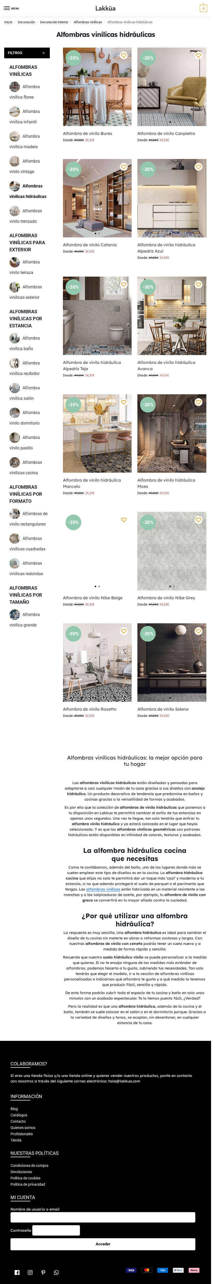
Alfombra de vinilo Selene (163, 709)
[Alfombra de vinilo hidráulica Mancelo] (97, 433)
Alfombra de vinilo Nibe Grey (166, 597)
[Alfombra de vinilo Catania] (97, 198)
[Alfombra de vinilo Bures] (97, 87)
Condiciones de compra (29, 1165)
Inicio (8, 22)
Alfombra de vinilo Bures (87, 133)
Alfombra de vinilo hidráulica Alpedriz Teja (92, 365)
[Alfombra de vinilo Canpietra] (171, 87)
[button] (202, 8)
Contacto (18, 1121)
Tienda (16, 1140)
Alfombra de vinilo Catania (90, 244)
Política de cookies (25, 1178)
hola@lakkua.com (124, 1081)
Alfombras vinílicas (88, 22)
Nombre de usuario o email (35, 1209)
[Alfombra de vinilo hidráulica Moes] (171, 433)
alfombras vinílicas (103, 889)
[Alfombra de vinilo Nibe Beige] (97, 551)
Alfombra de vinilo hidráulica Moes (166, 483)
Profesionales (21, 1134)
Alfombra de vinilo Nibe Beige (92, 597)
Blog (14, 1109)
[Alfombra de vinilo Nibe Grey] (171, 551)
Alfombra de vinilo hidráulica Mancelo (92, 483)
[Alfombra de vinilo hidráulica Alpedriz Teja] (97, 316)
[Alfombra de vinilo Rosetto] (97, 662)
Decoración (26, 22)
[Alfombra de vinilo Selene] (171, 662)
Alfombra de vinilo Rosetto (89, 709)
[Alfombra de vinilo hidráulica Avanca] (171, 316)
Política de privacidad (27, 1184)
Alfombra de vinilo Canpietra (166, 133)
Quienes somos (22, 1128)
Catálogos (18, 1115)
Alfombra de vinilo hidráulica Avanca (166, 365)
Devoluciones (21, 1172)
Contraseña (20, 1230)
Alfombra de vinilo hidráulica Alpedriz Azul (166, 248)
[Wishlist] (124, 55)
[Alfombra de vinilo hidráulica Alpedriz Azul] (171, 198)
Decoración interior (54, 22)
